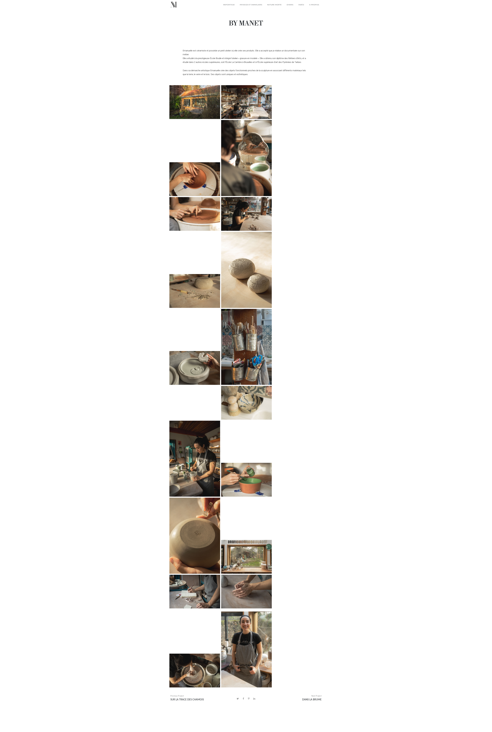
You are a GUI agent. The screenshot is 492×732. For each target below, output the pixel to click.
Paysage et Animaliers (251, 5)
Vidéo (301, 5)
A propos (314, 5)
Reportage (229, 5)
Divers (290, 5)
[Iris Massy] (173, 5)
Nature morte (274, 5)
